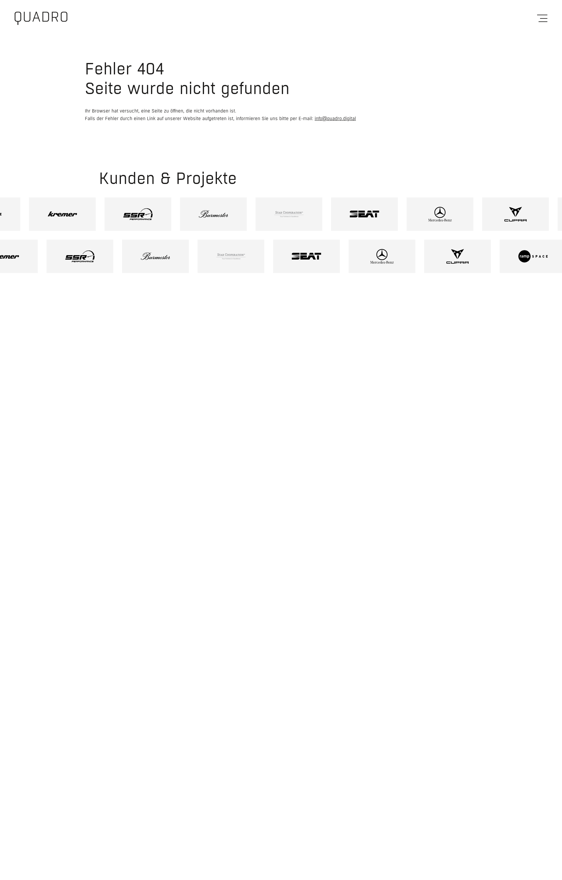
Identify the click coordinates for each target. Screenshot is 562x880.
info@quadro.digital (335, 118)
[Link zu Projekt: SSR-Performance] (124, 214)
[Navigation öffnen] (542, 18)
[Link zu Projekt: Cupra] (501, 214)
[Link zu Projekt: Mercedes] (426, 214)
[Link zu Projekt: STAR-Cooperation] (275, 214)
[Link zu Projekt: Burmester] (199, 214)
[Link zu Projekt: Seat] (350, 214)
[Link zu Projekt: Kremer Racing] (48, 214)
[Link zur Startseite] (41, 18)
